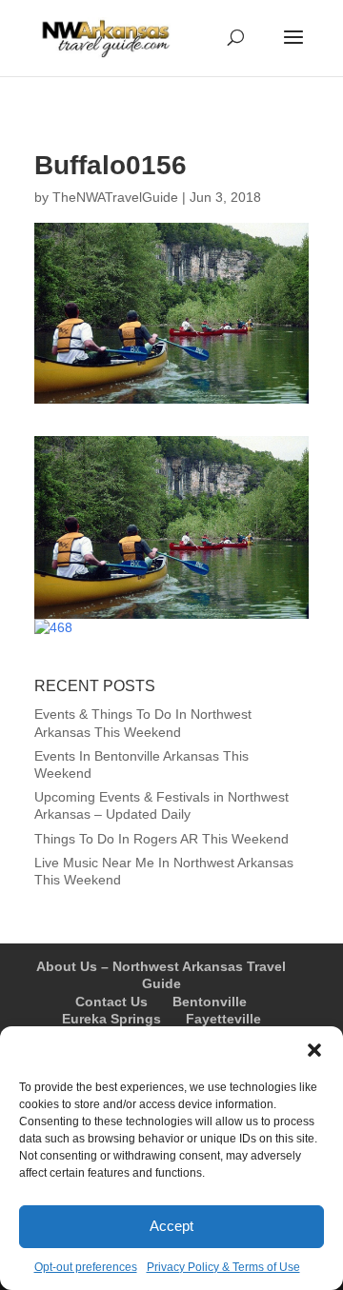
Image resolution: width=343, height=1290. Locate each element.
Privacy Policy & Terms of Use (223, 1267)
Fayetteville (223, 1018)
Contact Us (111, 1001)
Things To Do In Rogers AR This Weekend (161, 838)
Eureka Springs (111, 1018)
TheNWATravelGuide (115, 197)
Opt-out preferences (85, 1267)
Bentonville (209, 1001)
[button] (314, 1050)
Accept (171, 1226)
